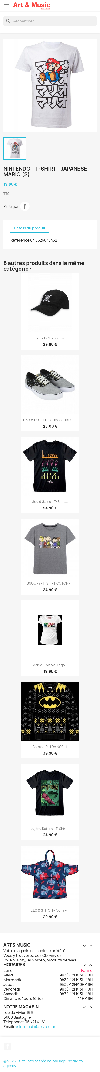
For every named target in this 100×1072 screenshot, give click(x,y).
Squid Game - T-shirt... (50, 501)
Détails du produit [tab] (30, 228)
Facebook (7, 1046)
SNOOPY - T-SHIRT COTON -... (50, 583)
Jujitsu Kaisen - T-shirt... (50, 828)
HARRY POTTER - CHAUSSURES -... (50, 420)
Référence (20, 240)
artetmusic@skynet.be (35, 1026)
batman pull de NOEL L (50, 746)
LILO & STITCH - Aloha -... (50, 910)
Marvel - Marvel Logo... (50, 665)
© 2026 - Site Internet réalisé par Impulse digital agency (43, 1063)
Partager (25, 206)
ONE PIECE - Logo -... (50, 338)
